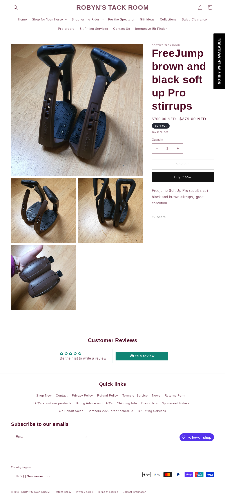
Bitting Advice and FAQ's (94, 403)
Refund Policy (107, 395)
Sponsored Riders (175, 403)
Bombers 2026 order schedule (110, 411)
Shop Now (44, 395)
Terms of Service (135, 395)
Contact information (134, 492)
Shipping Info (127, 403)
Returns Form (175, 395)
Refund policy (63, 492)
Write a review (142, 356)
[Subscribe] (85, 437)
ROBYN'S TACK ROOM (36, 492)
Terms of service (108, 492)
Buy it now (182, 177)
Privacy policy (84, 492)
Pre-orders (149, 403)
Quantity (157, 139)
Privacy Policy (82, 395)
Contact (61, 395)
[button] (16, 7)
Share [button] (161, 217)
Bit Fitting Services (152, 411)
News (156, 395)
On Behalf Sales (71, 411)
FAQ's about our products (52, 403)
